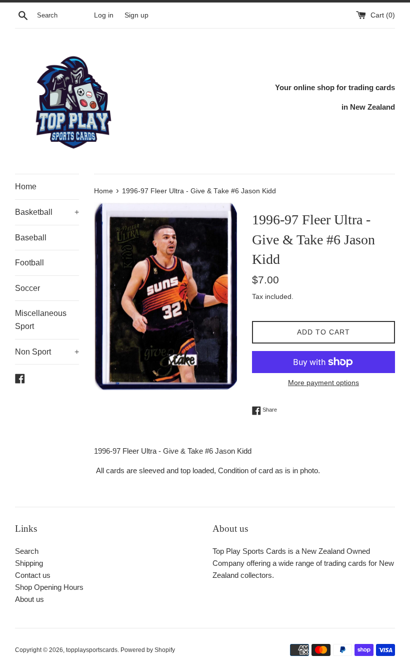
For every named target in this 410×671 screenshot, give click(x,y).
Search (26, 551)
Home (25, 186)
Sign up (136, 15)
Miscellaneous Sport (40, 319)
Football (29, 262)
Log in (104, 15)
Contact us (32, 575)
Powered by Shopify (147, 649)
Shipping (29, 563)
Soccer (27, 288)
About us (29, 599)
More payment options (323, 383)
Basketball (47, 212)
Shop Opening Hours (49, 587)
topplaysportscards (92, 649)
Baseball (30, 237)
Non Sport (47, 352)
